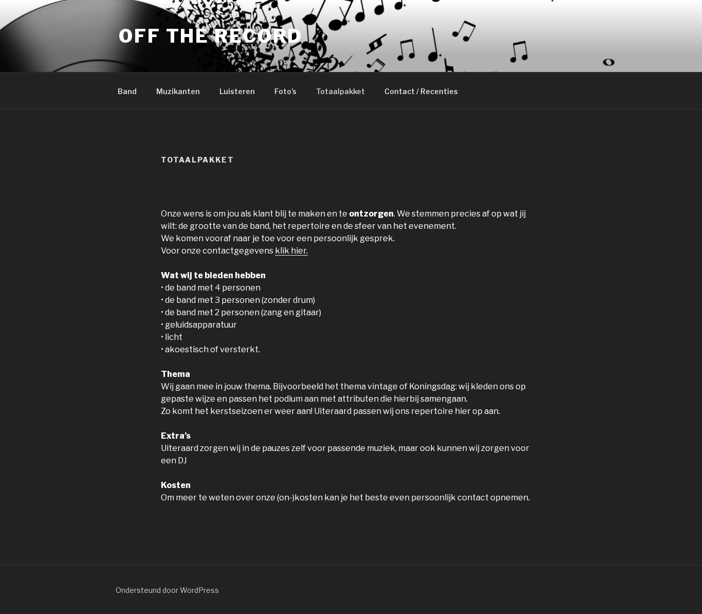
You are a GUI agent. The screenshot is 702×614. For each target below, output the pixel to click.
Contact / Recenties (421, 91)
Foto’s (285, 91)
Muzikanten (178, 91)
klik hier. (291, 251)
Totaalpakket (340, 91)
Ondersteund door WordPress (167, 590)
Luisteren (237, 91)
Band (127, 91)
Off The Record (211, 36)
